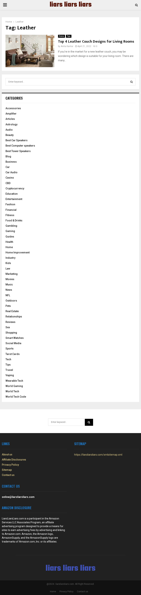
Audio (9, 129)
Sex (8, 327)
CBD (8, 183)
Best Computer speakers (20, 145)
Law (8, 268)
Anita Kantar (67, 46)
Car (8, 167)
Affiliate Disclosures (14, 459)
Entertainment (14, 199)
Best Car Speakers (17, 140)
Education (12, 193)
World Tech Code (16, 396)
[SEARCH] (131, 81)
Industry (10, 257)
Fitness (10, 215)
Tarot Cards (13, 354)
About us (7, 454)
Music (9, 284)
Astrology (11, 124)
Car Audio (11, 172)
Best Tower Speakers (18, 151)
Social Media (13, 343)
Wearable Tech (14, 380)
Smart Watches (15, 337)
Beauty (10, 135)
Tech (8, 359)
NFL (8, 295)
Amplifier (11, 113)
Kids (8, 263)
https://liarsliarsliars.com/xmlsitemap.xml (98, 454)
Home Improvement (18, 252)
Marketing (12, 273)
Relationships (14, 316)
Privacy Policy (10, 464)
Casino (10, 177)
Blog (8, 156)
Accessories (13, 108)
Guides (10, 236)
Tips (68, 36)
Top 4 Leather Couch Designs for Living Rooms (96, 41)
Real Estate (12, 311)
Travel (9, 369)
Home (61, 36)
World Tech (12, 391)
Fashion (10, 204)
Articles (10, 118)
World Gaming (14, 386)
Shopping (11, 332)
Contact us (8, 475)
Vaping (10, 375)
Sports (10, 348)
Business (11, 161)
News (9, 289)
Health (9, 241)
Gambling (11, 225)
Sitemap (7, 469)
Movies (10, 279)
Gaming (10, 231)
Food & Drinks (14, 220)
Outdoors (11, 300)
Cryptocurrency (15, 188)
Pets (8, 305)
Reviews (10, 322)
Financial (11, 209)
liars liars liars (71, 5)
